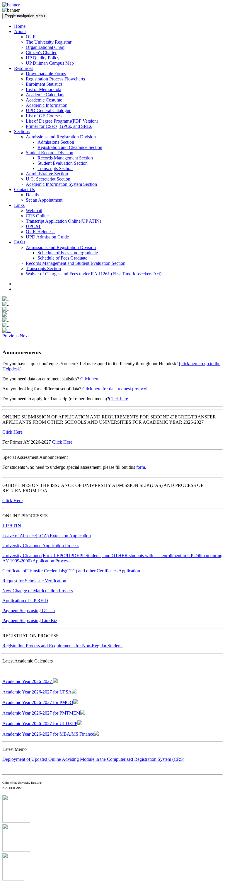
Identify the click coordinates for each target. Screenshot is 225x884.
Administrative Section (47, 173)
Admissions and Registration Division (61, 136)
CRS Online (37, 215)
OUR (31, 36)
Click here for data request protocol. (115, 388)
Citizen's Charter (41, 52)
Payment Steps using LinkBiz (29, 620)
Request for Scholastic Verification (34, 580)
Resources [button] (23, 68)
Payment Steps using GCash (28, 610)
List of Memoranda (43, 89)
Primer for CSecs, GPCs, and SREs (59, 126)
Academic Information (46, 105)
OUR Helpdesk (40, 231)
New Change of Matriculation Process (37, 590)
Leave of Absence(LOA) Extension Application (46, 535)
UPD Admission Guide (47, 236)
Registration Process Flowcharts (55, 78)
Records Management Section (65, 157)
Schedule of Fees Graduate (62, 257)
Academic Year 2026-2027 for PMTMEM (41, 712)
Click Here (12, 432)
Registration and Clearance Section (70, 147)
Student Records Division (49, 152)
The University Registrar (48, 42)
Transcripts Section (55, 168)
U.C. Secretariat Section (48, 178)
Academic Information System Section (61, 184)
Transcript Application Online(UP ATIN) (63, 221)
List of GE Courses (44, 115)
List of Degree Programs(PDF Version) (62, 121)
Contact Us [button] (24, 189)
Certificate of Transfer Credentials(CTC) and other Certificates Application (71, 570)
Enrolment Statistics (44, 84)
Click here (89, 378)
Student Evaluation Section (63, 163)
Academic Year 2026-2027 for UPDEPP (39, 723)
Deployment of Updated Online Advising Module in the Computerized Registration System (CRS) (93, 759)
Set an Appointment (44, 200)
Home (19, 26)
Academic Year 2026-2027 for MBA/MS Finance (48, 734)
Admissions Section (56, 142)
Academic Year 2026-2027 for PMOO (37, 702)
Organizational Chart (45, 47)
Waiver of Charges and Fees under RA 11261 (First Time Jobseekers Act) (93, 273)
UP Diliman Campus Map (50, 63)
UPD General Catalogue (48, 110)
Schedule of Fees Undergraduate (68, 252)
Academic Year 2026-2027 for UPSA (37, 691)
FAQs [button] (19, 242)
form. (141, 467)
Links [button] (19, 205)
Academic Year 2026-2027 (27, 681)
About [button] (20, 31)
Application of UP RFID (25, 600)
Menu (25, 16)
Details (32, 194)
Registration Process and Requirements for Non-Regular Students (62, 645)
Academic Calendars (45, 94)
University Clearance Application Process (40, 545)
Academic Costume (44, 99)
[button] (11, 335)
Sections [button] (22, 131)
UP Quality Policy (42, 57)
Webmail (34, 210)
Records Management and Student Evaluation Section (75, 263)
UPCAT (33, 226)
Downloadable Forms (46, 73)
